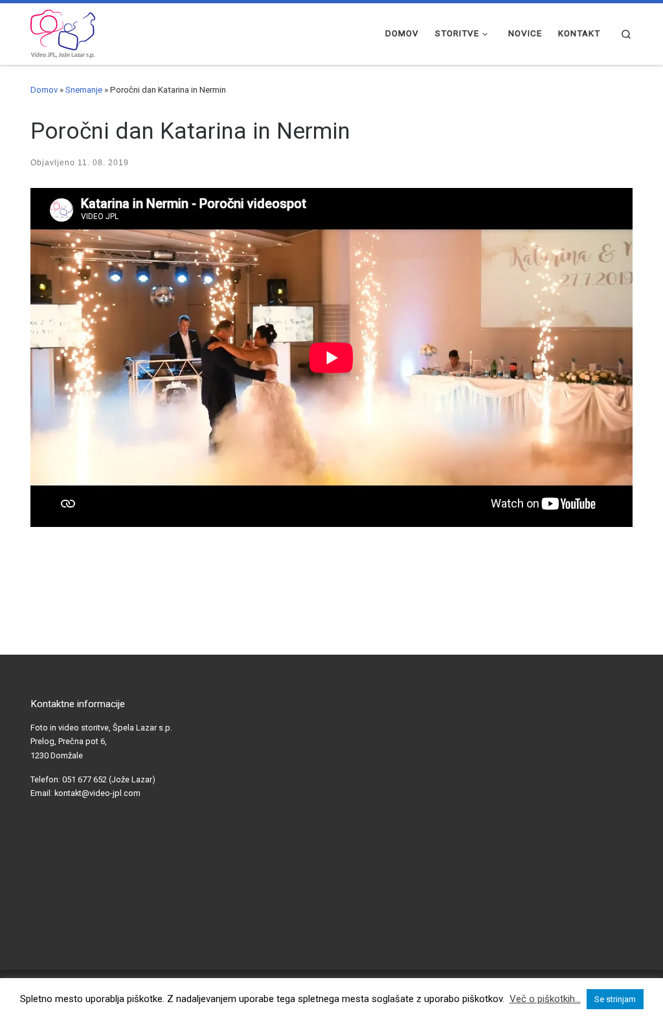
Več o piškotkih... (545, 999)
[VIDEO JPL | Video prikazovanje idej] (62, 32)
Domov (44, 90)
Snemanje (83, 90)
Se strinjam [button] (615, 999)
